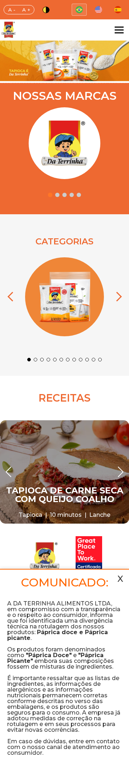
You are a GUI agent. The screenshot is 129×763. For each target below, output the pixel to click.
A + (26, 10)
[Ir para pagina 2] (57, 195)
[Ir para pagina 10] (87, 359)
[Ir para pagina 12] (100, 359)
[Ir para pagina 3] (64, 195)
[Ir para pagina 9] (80, 359)
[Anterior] (12, 297)
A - (11, 10)
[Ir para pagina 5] (79, 195)
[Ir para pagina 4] (72, 195)
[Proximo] (117, 297)
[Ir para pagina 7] (68, 359)
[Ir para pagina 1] (50, 195)
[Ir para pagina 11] (93, 359)
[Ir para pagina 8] (74, 359)
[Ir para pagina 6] (61, 359)
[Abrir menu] (119, 30)
